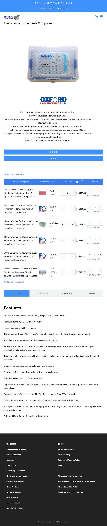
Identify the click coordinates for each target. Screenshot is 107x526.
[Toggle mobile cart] (96, 16)
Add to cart (94, 196)
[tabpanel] (53, 361)
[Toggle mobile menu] (101, 16)
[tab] (17, 293)
